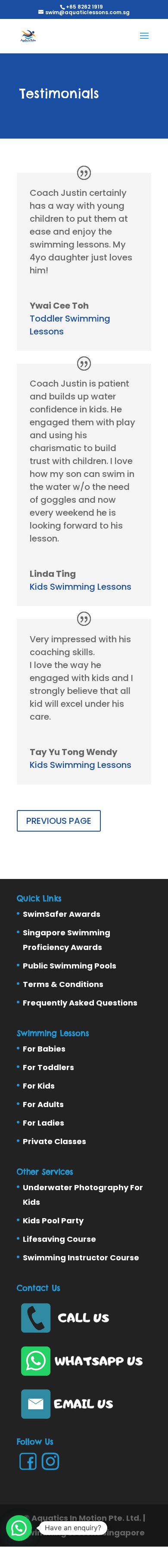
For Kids (39, 1085)
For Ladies (43, 1122)
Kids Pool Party (53, 1220)
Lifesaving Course (59, 1239)
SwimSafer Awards (61, 914)
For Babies (44, 1048)
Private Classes (54, 1141)
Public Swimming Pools (69, 965)
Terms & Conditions (63, 984)
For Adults (43, 1104)
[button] (19, 1528)
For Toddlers (48, 1067)
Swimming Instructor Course (81, 1257)
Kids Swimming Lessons (80, 587)
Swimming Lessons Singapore (84, 1532)
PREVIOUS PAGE (58, 821)
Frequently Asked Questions (80, 1002)
